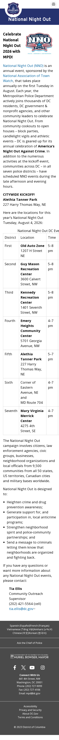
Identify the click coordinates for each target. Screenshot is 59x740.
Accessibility (30, 706)
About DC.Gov (30, 713)
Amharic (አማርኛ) (43, 629)
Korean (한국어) (37, 633)
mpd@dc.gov (33, 693)
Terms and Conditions (30, 717)
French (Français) (39, 625)
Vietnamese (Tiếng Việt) (20, 629)
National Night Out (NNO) (23, 65)
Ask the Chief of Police (29, 643)
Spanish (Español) (20, 625)
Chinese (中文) (21, 633)
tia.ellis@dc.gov (21, 608)
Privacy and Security (30, 710)
